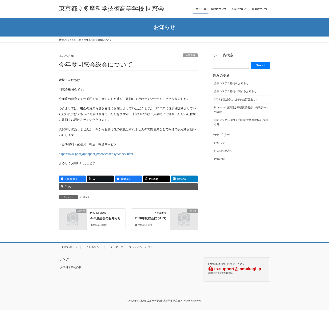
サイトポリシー (92, 247)
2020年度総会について (150, 218)
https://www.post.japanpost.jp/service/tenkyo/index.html (96, 154)
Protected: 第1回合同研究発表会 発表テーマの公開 (241, 109)
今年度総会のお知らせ (105, 218)
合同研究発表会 (223, 150)
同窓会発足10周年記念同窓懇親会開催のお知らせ (241, 122)
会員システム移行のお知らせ (231, 83)
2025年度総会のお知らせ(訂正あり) (235, 99)
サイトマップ (115, 247)
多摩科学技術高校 (70, 267)
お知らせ (190, 55)
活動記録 (219, 158)
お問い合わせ (70, 247)
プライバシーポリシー (142, 247)
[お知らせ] (72, 217)
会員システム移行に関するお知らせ (235, 91)
